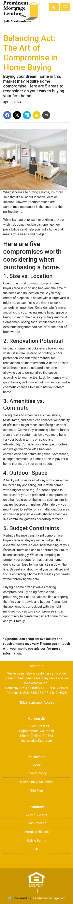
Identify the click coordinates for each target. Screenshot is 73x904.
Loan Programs (36, 814)
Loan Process (36, 823)
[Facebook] (37, 891)
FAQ (37, 849)
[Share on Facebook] (7, 115)
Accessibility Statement (37, 782)
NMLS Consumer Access (36, 702)
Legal (37, 764)
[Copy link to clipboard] (46, 115)
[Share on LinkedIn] (27, 115)
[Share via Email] (36, 115)
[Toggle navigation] (65, 7)
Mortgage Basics (36, 832)
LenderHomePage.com (49, 898)
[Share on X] (17, 115)
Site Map (36, 790)
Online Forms (36, 840)
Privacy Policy (36, 773)
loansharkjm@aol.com (36, 741)
